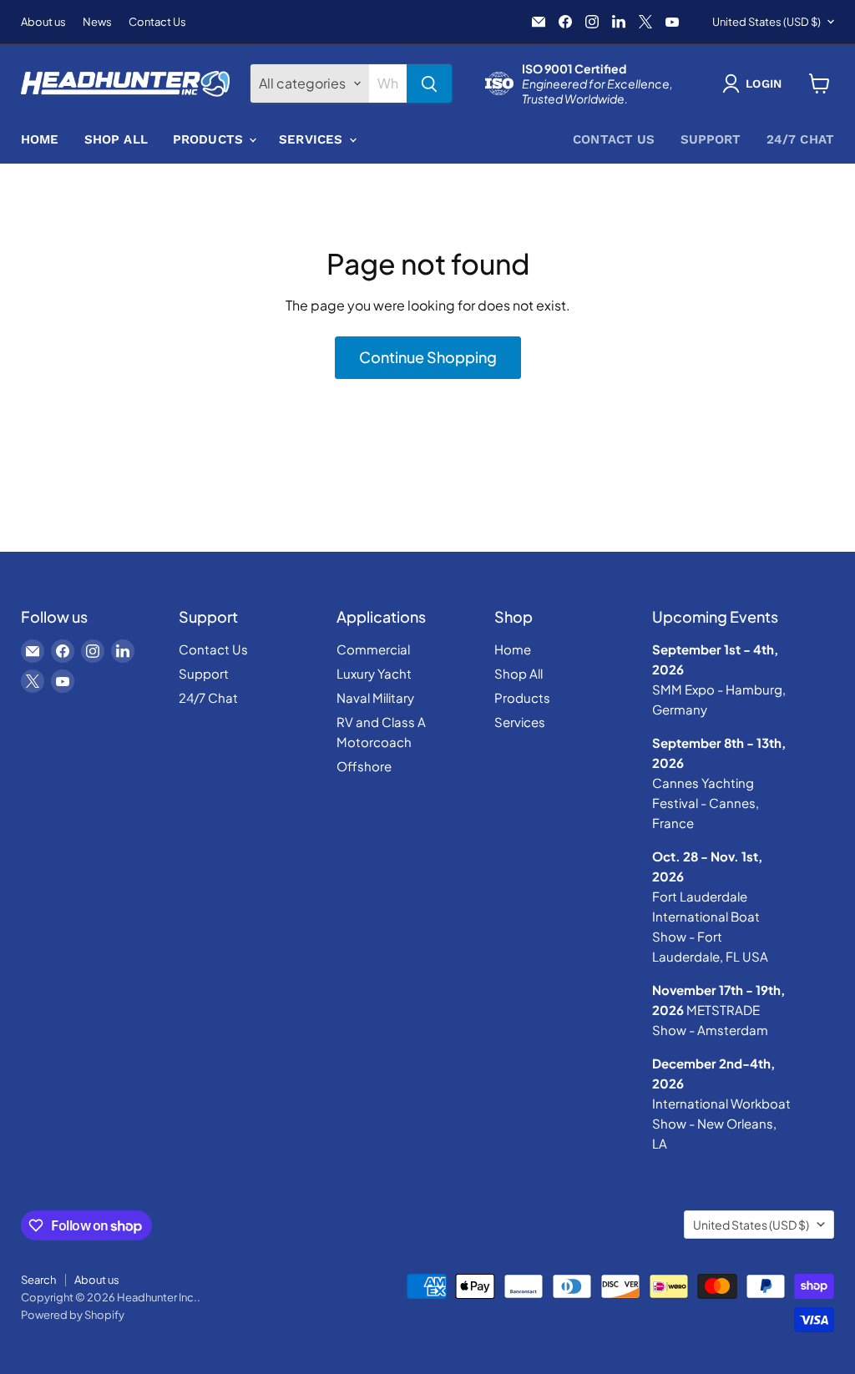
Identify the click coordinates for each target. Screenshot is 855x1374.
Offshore (364, 766)
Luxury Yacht (374, 673)
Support (710, 139)
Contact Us (157, 22)
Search (38, 1279)
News (97, 22)
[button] (755, 83)
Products (210, 139)
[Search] (429, 83)
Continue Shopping (428, 356)
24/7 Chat (800, 139)
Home (40, 139)
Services (313, 139)
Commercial (373, 649)
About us (43, 22)
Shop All (116, 139)
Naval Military (375, 697)
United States (766, 21)
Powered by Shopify (72, 1314)
